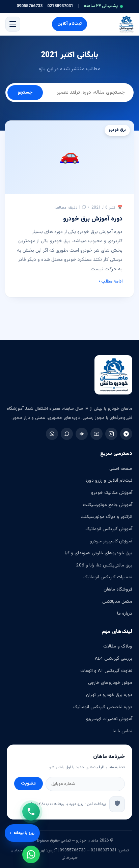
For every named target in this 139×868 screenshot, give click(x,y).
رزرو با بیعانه (22, 833)
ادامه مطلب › (110, 281)
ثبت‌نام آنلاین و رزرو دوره (108, 480)
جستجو (25, 92)
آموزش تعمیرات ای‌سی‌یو (109, 718)
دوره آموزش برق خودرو (92, 219)
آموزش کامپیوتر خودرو (111, 541)
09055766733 (30, 6)
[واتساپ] (52, 434)
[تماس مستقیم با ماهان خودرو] (31, 812)
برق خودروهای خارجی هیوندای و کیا (98, 553)
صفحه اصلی (120, 468)
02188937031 (60, 6)
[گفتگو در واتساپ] (31, 854)
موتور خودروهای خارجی (110, 682)
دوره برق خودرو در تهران (109, 694)
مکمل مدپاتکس (117, 601)
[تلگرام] (126, 434)
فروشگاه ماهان (118, 589)
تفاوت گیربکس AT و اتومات (106, 670)
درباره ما (124, 613)
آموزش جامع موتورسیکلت (107, 504)
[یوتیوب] (96, 434)
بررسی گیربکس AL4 (113, 658)
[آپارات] (82, 434)
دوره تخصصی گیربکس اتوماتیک (102, 707)
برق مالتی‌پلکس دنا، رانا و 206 (104, 565)
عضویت (28, 783)
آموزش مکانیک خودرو (111, 492)
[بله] (67, 434)
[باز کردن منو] (12, 24)
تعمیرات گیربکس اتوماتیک (107, 577)
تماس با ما (122, 731)
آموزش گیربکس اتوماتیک (108, 529)
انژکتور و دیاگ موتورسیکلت (106, 516)
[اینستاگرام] (111, 434)
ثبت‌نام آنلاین (69, 23)
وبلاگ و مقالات (117, 646)
